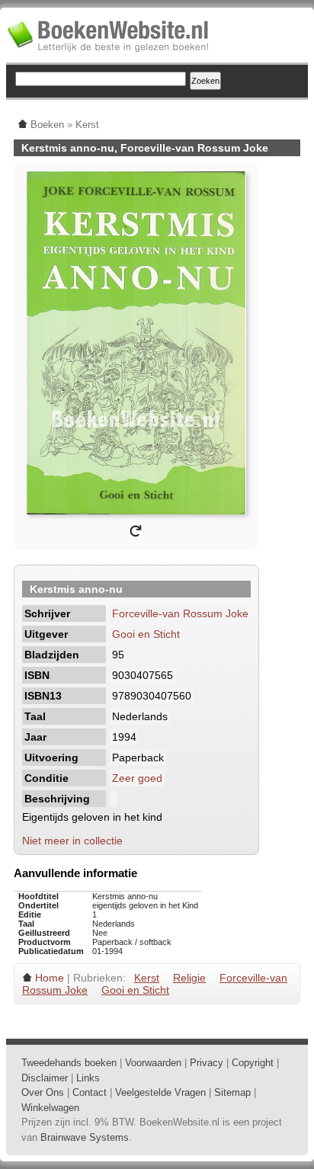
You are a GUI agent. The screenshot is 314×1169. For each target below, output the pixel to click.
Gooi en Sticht (146, 634)
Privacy (206, 1062)
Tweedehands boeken (69, 1062)
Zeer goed (137, 778)
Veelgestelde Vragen (160, 1092)
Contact (89, 1092)
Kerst (146, 978)
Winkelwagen (50, 1107)
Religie (189, 978)
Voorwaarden (153, 1062)
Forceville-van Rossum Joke (180, 613)
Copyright (253, 1062)
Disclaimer (44, 1078)
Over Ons (42, 1092)
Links (88, 1078)
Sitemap (232, 1092)
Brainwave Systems (84, 1137)
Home (49, 978)
